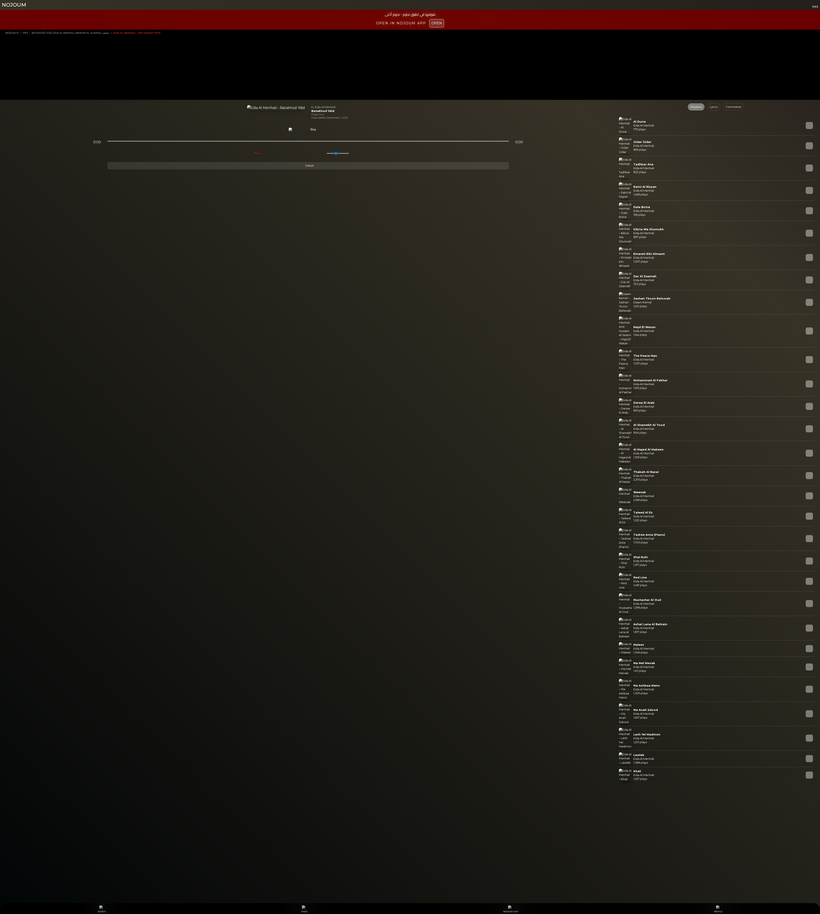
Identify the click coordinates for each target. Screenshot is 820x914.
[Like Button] (324, 129)
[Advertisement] (410, 67)
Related (696, 107)
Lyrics (714, 107)
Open (436, 23)
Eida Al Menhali (325, 107)
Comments (733, 107)
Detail (309, 165)
